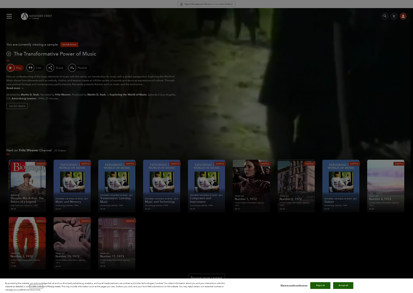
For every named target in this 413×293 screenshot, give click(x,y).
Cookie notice (36, 286)
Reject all (320, 285)
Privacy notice (53, 286)
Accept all (343, 285)
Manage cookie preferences (294, 285)
